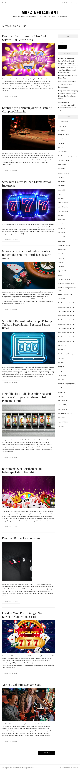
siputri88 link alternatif (65, 413)
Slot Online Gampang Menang (67, 156)
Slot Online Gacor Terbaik (66, 303)
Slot (59, 194)
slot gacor (61, 198)
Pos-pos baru (46, 753)
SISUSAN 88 (62, 126)
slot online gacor (63, 139)
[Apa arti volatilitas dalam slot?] (28, 704)
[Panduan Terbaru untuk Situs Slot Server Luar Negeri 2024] (28, 59)
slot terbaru (62, 375)
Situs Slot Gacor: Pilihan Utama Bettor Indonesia (26, 183)
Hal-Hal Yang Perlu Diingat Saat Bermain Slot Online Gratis (23, 615)
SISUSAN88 (61, 130)
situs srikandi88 (63, 401)
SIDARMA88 (62, 249)
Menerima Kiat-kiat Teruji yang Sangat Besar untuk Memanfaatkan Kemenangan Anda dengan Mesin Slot (67, 72)
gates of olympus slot (65, 294)
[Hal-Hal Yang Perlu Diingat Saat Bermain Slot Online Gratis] (28, 636)
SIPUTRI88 (61, 181)
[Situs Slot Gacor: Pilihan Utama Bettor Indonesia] (28, 205)
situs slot (61, 379)
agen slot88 (62, 271)
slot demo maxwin (64, 388)
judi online (61, 299)
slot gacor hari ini (63, 135)
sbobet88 (61, 254)
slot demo (61, 143)
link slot (60, 396)
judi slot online (62, 152)
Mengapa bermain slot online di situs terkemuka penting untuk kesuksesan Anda (26, 254)
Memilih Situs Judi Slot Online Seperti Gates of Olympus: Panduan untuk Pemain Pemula (26, 397)
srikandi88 (61, 169)
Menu (6, 3)
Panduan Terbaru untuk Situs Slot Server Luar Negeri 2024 (24, 38)
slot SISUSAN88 (63, 122)
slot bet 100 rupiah (64, 279)
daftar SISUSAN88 (64, 245)
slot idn (60, 147)
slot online (61, 220)
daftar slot (61, 392)
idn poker (61, 258)
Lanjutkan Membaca (11, 96)
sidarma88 (61, 232)
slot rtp (60, 275)
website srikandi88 (64, 173)
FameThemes (74, 768)
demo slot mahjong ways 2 (66, 283)
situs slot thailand (63, 207)
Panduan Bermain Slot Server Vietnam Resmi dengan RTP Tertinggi (66, 61)
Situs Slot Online (63, 203)
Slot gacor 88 (62, 345)
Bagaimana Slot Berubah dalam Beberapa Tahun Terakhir (22, 470)
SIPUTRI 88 (61, 186)
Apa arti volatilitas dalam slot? (21, 685)
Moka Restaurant (40, 12)
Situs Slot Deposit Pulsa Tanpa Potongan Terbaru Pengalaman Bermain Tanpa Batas (28, 324)
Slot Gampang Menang (65, 354)
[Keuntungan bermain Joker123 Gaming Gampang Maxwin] (28, 132)
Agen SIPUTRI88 (63, 422)
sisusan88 (61, 190)
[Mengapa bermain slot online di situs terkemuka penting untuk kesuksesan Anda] (28, 275)
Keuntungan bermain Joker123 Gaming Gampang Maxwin (27, 109)
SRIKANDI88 (62, 164)
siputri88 (61, 177)
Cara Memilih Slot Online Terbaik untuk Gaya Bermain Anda (67, 84)
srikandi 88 (61, 350)
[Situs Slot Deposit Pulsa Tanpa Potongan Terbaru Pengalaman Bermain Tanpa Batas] (28, 348)
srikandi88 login (63, 405)
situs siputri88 (62, 409)
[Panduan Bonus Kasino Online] (17, 561)
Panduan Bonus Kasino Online (21, 538)
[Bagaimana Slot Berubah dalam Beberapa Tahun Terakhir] (28, 492)
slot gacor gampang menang (67, 384)
